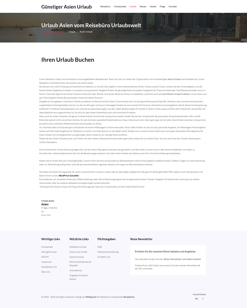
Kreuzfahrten (75, 270)
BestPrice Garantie (69, 175)
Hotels (153, 6)
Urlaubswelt (47, 247)
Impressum (46, 262)
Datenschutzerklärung (108, 252)
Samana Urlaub (76, 257)
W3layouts (91, 296)
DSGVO (45, 257)
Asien (44, 204)
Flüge (162, 6)
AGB (99, 247)
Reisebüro (105, 6)
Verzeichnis (129, 296)
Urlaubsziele (120, 6)
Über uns (45, 271)
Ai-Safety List (103, 257)
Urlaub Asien (47, 200)
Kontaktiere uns (49, 267)
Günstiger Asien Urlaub (66, 7)
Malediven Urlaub (77, 247)
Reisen (143, 6)
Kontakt (173, 6)
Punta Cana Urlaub (78, 252)
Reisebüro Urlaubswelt (52, 31)
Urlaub (133, 6)
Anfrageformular (49, 252)
